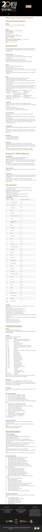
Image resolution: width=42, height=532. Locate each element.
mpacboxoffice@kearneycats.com (13, 38)
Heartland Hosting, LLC (17, 528)
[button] (8, 14)
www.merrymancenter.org (10, 26)
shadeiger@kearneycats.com (12, 42)
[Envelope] (38, 528)
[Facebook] (35, 528)
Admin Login (23, 528)
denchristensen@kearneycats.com (13, 34)
